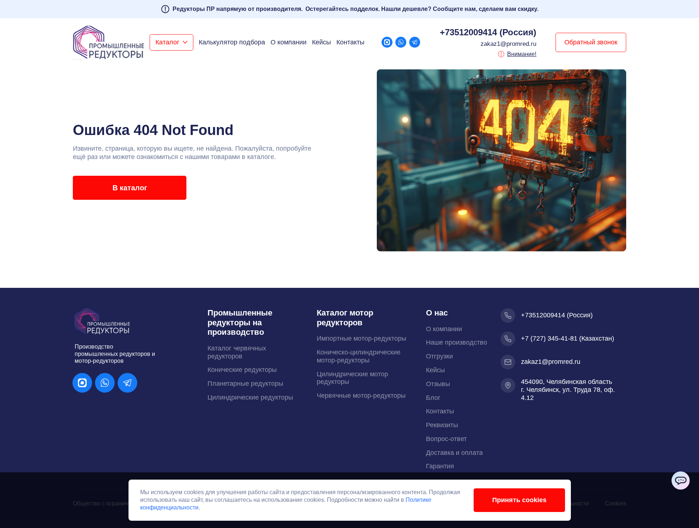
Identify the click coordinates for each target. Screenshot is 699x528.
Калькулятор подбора (232, 42)
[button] (171, 42)
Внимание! (521, 54)
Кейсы (321, 42)
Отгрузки (439, 356)
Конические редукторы (242, 369)
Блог (433, 397)
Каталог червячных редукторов (237, 352)
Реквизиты (442, 425)
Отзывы (438, 384)
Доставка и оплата (454, 452)
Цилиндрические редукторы (250, 397)
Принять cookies (519, 500)
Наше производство (456, 342)
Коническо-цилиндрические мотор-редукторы (358, 356)
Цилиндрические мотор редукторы (352, 378)
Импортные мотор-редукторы (361, 338)
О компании (288, 42)
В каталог (129, 188)
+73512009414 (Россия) (488, 32)
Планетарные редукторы (245, 383)
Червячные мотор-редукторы (361, 395)
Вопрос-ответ (446, 438)
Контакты (350, 42)
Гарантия (440, 466)
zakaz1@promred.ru (508, 43)
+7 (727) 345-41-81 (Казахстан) (567, 338)
